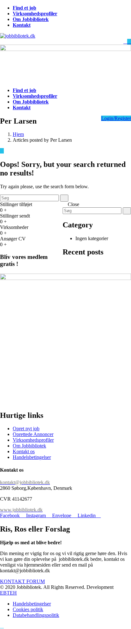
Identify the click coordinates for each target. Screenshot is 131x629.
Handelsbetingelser (32, 457)
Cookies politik (28, 609)
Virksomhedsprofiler (33, 440)
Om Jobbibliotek (29, 445)
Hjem (18, 134)
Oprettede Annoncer (33, 434)
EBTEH (8, 593)
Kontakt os (24, 451)
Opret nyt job (26, 428)
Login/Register (116, 118)
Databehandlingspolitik (36, 615)
